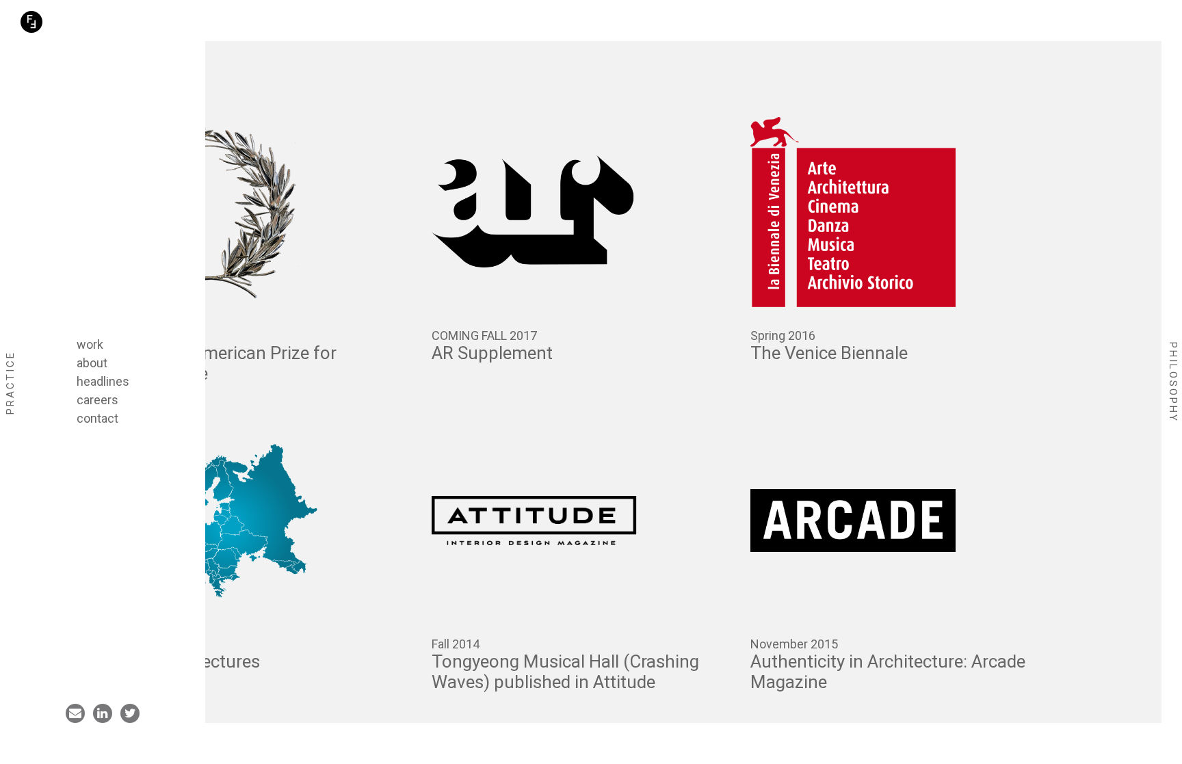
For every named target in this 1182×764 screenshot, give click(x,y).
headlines (103, 381)
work (90, 344)
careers (97, 400)
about (92, 363)
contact (97, 418)
